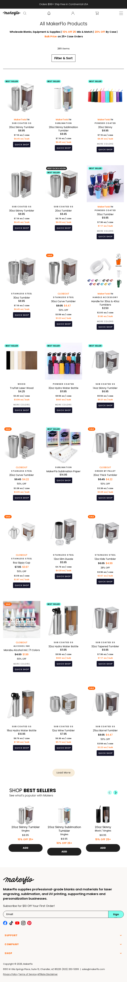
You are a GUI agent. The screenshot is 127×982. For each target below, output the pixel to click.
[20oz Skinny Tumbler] (21, 117)
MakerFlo (28, 963)
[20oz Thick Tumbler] (105, 465)
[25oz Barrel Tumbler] (105, 722)
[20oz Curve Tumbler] (21, 465)
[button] (25, 13)
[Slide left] (109, 792)
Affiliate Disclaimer (47, 974)
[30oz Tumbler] (105, 204)
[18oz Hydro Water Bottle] (21, 722)
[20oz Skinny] (105, 117)
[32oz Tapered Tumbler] (105, 639)
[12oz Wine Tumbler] (63, 722)
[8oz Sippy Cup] (21, 553)
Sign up (116, 915)
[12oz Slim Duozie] (63, 553)
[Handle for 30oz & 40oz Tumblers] (105, 293)
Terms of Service (27, 974)
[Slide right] (115, 792)
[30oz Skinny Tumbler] (21, 204)
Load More (64, 772)
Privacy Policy (10, 974)
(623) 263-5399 (70, 969)
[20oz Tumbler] (63, 204)
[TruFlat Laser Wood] (21, 380)
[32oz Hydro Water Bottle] (63, 380)
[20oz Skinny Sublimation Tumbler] (63, 117)
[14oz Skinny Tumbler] (105, 380)
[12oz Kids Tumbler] (105, 553)
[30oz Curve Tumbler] (63, 293)
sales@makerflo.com (93, 969)
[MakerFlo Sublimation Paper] (63, 465)
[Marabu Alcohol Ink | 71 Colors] (21, 639)
